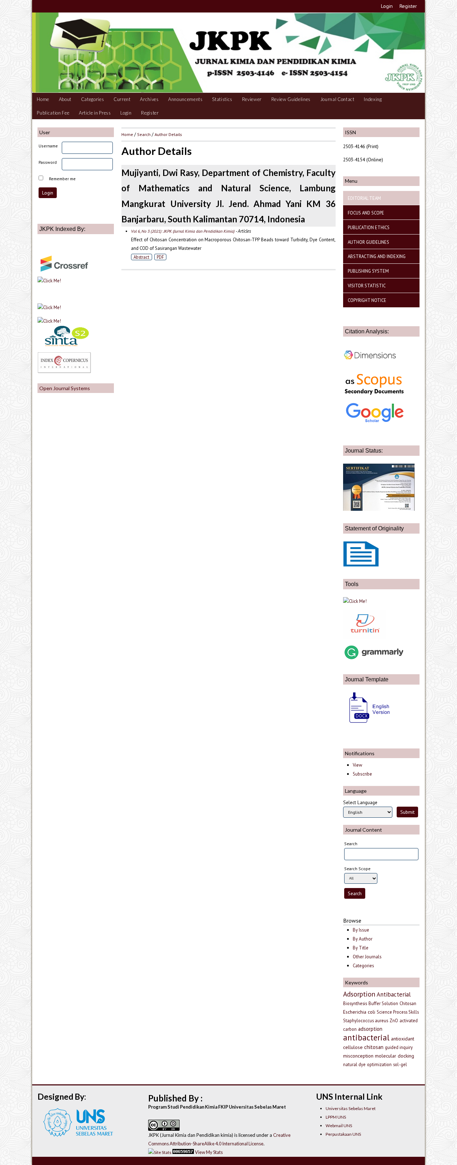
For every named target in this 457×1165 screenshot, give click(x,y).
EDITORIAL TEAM (364, 198)
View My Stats (209, 1152)
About (65, 99)
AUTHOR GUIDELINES (368, 242)
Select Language (360, 802)
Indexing (373, 99)
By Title (360, 948)
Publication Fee (53, 113)
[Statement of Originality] (361, 564)
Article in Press (95, 113)
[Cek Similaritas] (364, 637)
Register (408, 6)
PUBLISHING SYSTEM (368, 271)
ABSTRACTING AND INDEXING (377, 256)
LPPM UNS (336, 1117)
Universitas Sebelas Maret (351, 1108)
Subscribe (362, 774)
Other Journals (367, 957)
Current (122, 99)
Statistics (222, 99)
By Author (362, 939)
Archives (149, 99)
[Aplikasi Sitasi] (355, 601)
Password (48, 162)
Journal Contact (337, 99)
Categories (92, 99)
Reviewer (252, 99)
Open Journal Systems (64, 388)
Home (43, 99)
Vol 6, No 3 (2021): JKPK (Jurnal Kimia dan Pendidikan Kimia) (183, 231)
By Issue (361, 930)
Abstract (141, 257)
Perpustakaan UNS (343, 1134)
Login (387, 6)
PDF (160, 257)
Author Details (168, 134)
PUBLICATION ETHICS (369, 227)
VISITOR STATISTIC (367, 285)
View (357, 765)
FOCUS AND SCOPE (366, 213)
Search (144, 134)
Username (48, 145)
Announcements (185, 99)
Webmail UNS (339, 1125)
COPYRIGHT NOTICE (367, 300)
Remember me (62, 178)
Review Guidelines (291, 99)
